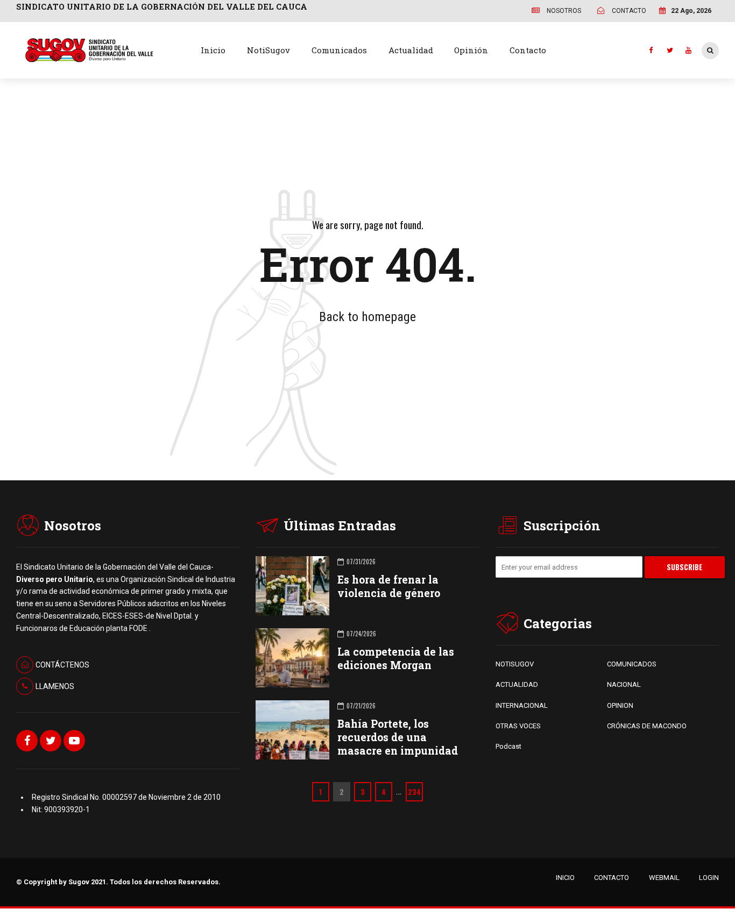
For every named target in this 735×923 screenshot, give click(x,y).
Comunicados (339, 50)
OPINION (620, 705)
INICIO (565, 878)
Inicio (213, 50)
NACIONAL (624, 684)
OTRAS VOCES (518, 726)
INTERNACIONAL (522, 705)
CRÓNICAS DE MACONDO (647, 726)
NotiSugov (268, 50)
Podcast (508, 746)
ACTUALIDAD (517, 684)
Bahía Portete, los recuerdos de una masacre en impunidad (397, 737)
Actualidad (410, 50)
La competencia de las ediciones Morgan (395, 658)
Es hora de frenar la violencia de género (388, 586)
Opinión (471, 50)
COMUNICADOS (631, 664)
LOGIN (709, 878)
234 (414, 791)
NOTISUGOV (515, 664)
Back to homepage (367, 316)
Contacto (528, 50)
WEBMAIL (664, 878)
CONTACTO (611, 878)
